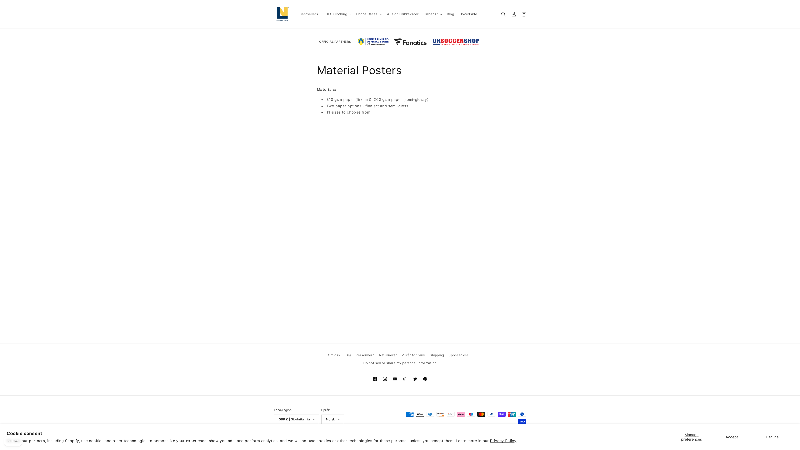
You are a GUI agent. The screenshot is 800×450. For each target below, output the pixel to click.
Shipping (437, 355)
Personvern (365, 355)
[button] (337, 14)
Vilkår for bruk (413, 355)
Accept (732, 437)
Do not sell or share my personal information (399, 363)
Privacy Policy (503, 441)
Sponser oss (459, 355)
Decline (772, 437)
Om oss (334, 355)
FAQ (348, 355)
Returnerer (388, 355)
